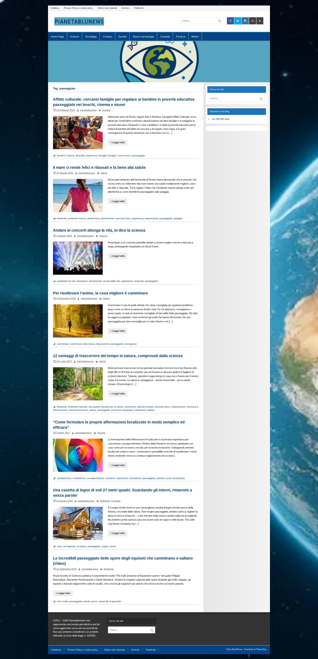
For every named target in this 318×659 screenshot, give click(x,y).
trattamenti (140, 410)
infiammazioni (178, 407)
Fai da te (180, 36)
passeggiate (138, 155)
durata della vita (111, 281)
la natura (81, 546)
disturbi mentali (145, 407)
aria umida (62, 601)
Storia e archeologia (143, 36)
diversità (80, 155)
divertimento (107, 218)
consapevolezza (95, 478)
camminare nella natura (82, 344)
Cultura (70, 155)
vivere (112, 546)
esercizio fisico (123, 218)
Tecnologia (91, 36)
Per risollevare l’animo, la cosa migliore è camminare (100, 293)
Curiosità (165, 36)
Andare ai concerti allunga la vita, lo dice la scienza (99, 230)
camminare (63, 344)
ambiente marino (77, 218)
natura (92, 410)
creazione (110, 478)
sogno (105, 546)
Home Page (57, 36)
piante (86, 601)
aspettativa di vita (66, 281)
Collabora (54, 8)
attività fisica (93, 218)
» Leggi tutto (117, 142)
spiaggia (177, 218)
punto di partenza (175, 478)
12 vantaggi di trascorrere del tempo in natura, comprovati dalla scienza (118, 356)
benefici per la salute (112, 407)
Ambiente (62, 218)
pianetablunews (88, 110)
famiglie (112, 155)
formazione (135, 478)
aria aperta (94, 407)
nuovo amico (124, 155)
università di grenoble (110, 601)
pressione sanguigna (122, 410)
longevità (139, 281)
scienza (103, 236)
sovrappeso (131, 344)
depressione (102, 344)
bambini (61, 155)
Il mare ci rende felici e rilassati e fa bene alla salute (99, 167)
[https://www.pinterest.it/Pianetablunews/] (252, 20)
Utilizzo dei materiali (107, 8)
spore (94, 601)
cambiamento (64, 478)
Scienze (74, 36)
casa (59, 546)
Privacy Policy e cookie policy (78, 8)
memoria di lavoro (78, 410)
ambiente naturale (77, 407)
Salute (104, 173)
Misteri (195, 36)
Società (122, 36)
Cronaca (107, 36)
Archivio (125, 8)
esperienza (91, 155)
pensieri (161, 478)
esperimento (151, 218)
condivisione (79, 478)
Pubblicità (138, 8)
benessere (82, 281)
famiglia (103, 155)
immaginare (69, 546)
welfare (151, 410)
